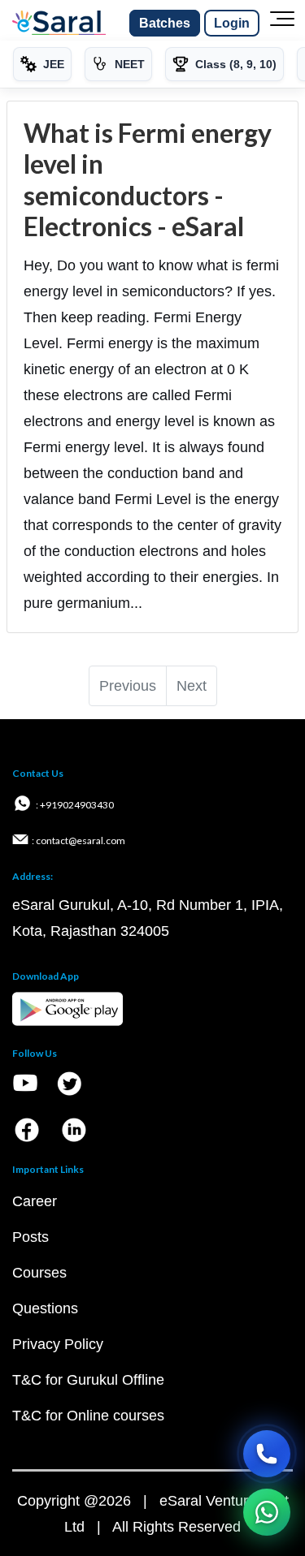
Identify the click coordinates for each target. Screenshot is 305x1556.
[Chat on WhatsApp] (266, 1512)
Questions (45, 1308)
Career (34, 1201)
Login (232, 23)
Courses (39, 1273)
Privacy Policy (57, 1344)
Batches (164, 23)
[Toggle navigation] (282, 23)
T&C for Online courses (88, 1415)
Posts (30, 1237)
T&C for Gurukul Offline (88, 1380)
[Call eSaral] (266, 1453)
